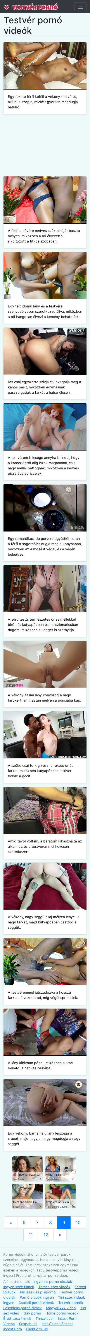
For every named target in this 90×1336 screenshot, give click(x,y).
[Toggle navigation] (80, 6)
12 (45, 1234)
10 (78, 1222)
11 (31, 1234)
